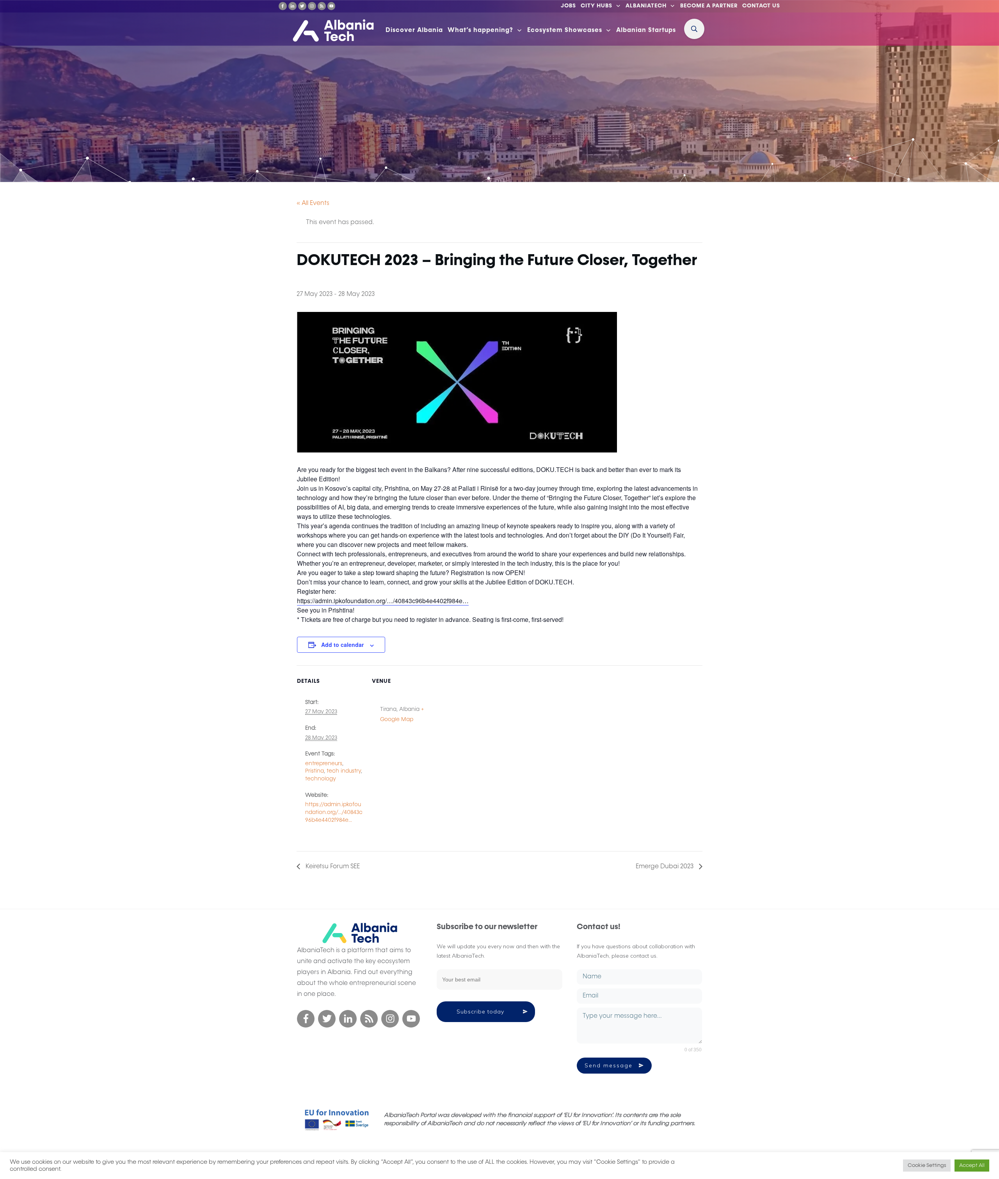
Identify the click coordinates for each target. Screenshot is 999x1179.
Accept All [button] (972, 1165)
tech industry (344, 771)
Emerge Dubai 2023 (665, 867)
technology (320, 779)
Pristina (314, 771)
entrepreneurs (323, 763)
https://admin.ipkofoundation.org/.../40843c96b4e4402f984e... (334, 812)
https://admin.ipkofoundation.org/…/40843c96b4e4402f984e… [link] (383, 600)
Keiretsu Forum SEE (332, 867)
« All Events (313, 203)
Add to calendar (342, 644)
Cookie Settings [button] (927, 1165)
